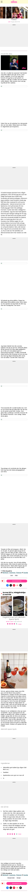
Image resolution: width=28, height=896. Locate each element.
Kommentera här (16, 581)
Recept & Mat (9, 621)
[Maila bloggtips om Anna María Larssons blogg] (17, 585)
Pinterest (19, 572)
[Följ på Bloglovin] (20, 585)
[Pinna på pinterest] (14, 585)
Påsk (16, 575)
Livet (9, 22)
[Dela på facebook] (7, 585)
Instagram (12, 572)
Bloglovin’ (5, 572)
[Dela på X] (11, 585)
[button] (6, 606)
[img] (3, 581)
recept (18, 878)
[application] (14, 62)
